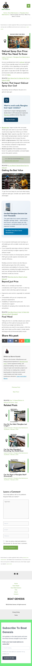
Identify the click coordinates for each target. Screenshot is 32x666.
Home (5, 13)
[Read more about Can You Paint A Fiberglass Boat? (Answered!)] (16, 465)
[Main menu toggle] (28, 6)
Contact (16, 594)
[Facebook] (15, 574)
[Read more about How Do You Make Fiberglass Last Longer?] (16, 415)
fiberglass (7, 115)
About (16, 592)
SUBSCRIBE (9, 658)
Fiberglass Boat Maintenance (21, 57)
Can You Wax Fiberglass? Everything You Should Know (13, 450)
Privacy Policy (16, 612)
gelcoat (22, 62)
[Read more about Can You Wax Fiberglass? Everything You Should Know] (16, 440)
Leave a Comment (7, 57)
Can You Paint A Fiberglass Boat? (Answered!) (15, 475)
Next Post (16, 392)
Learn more (9, 563)
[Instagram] (17, 574)
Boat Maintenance (13, 13)
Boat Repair (16, 585)
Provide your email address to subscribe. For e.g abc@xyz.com (13, 652)
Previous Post (16, 387)
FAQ (16, 590)
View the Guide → (11, 119)
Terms (16, 615)
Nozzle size (5, 127)
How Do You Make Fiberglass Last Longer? (15, 425)
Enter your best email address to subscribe (12, 643)
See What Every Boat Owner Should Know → (14, 231)
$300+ (9, 75)
